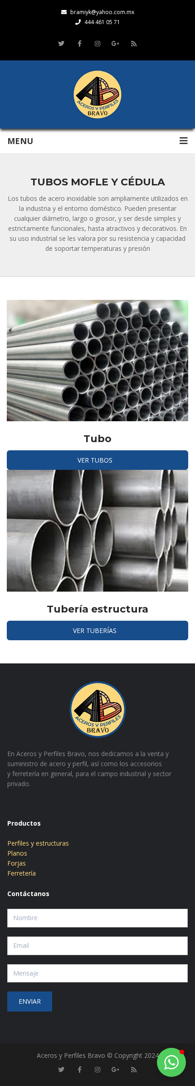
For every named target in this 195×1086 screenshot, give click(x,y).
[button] (171, 1062)
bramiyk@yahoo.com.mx (102, 12)
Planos (17, 853)
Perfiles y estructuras (38, 843)
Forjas (16, 863)
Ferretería (21, 873)
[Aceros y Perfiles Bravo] (97, 94)
